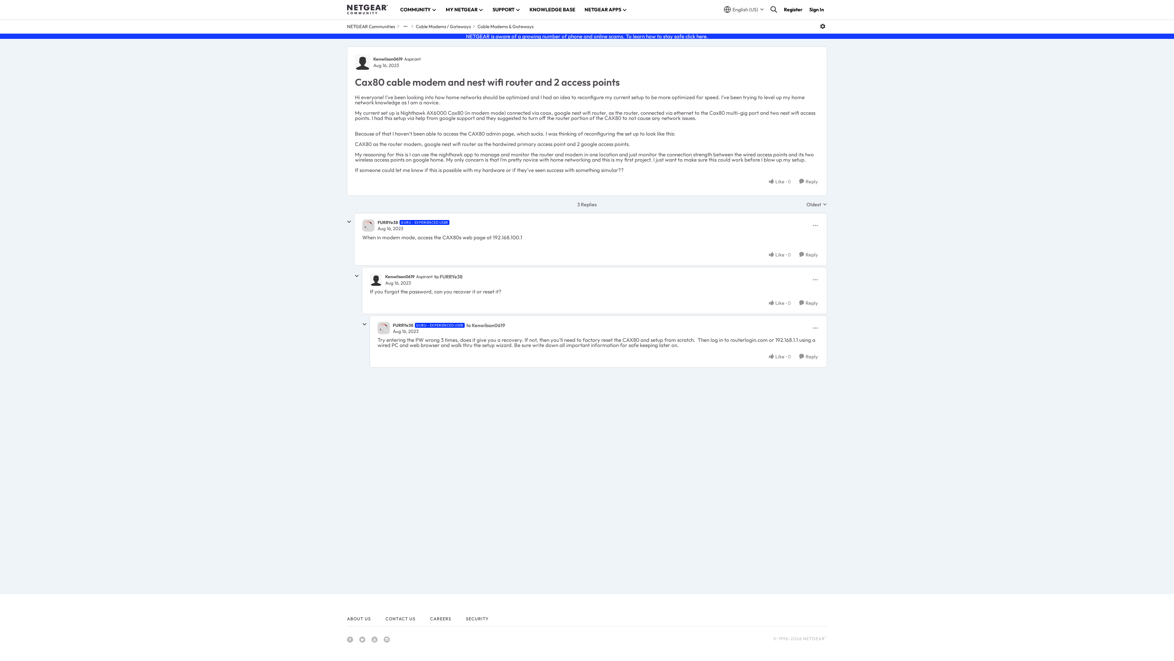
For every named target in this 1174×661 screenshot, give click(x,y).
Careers (440, 619)
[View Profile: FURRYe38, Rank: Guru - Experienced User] (368, 225)
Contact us (400, 619)
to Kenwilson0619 (485, 325)
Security (477, 619)
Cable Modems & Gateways (505, 26)
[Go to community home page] (367, 9)
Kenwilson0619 (388, 59)
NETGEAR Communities (371, 26)
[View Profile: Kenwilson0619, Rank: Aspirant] (362, 62)
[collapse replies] (349, 222)
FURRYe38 (388, 222)
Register (793, 9)
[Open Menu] (822, 26)
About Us (359, 619)
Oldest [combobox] (817, 204)
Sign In (816, 9)
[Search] (773, 9)
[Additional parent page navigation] (405, 26)
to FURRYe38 (448, 276)
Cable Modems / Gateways (443, 26)
